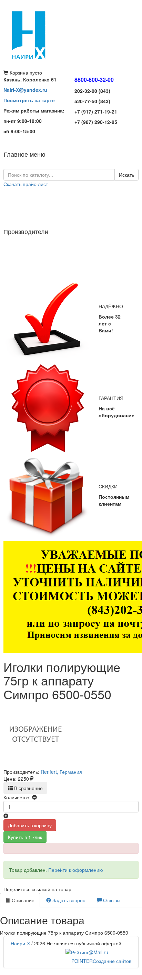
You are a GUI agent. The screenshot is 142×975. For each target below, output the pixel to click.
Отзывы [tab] (111, 900)
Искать (126, 174)
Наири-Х (20, 943)
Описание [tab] (22, 900)
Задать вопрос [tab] (68, 900)
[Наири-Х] (71, 34)
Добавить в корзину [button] (30, 825)
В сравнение (28, 787)
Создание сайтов (101, 960)
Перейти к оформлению (75, 869)
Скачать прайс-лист (25, 184)
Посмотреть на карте (29, 100)
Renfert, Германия (61, 771)
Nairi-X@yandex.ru (25, 89)
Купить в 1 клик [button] (25, 836)
